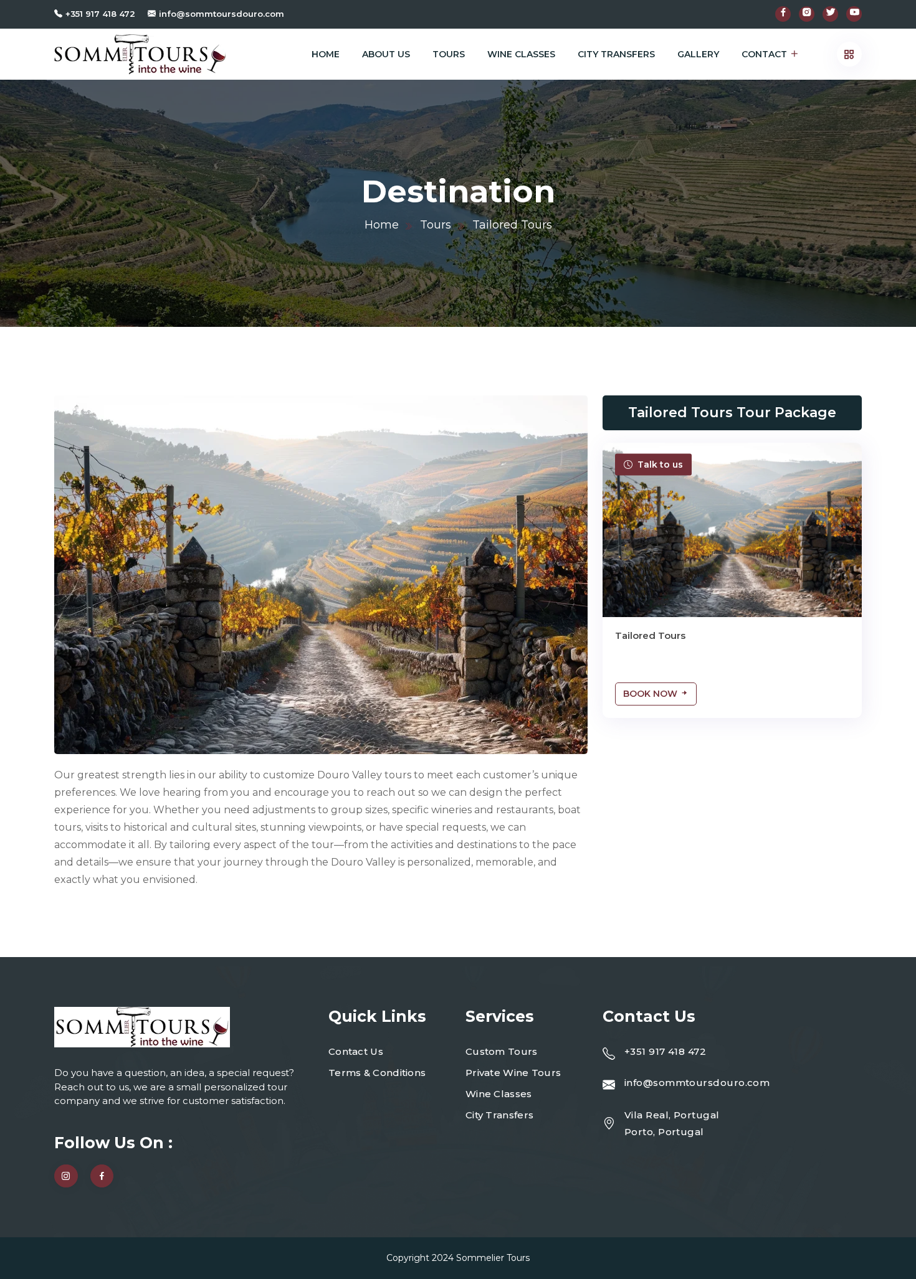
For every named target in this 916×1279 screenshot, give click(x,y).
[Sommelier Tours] (140, 54)
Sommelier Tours (493, 1257)
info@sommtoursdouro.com (221, 14)
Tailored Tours (650, 635)
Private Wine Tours (513, 1072)
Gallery (698, 54)
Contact (764, 54)
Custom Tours (501, 1051)
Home (326, 54)
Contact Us (355, 1051)
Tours (448, 54)
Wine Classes (521, 54)
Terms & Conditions (377, 1072)
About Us (386, 54)
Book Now (651, 693)
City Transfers (616, 54)
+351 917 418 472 (100, 14)
